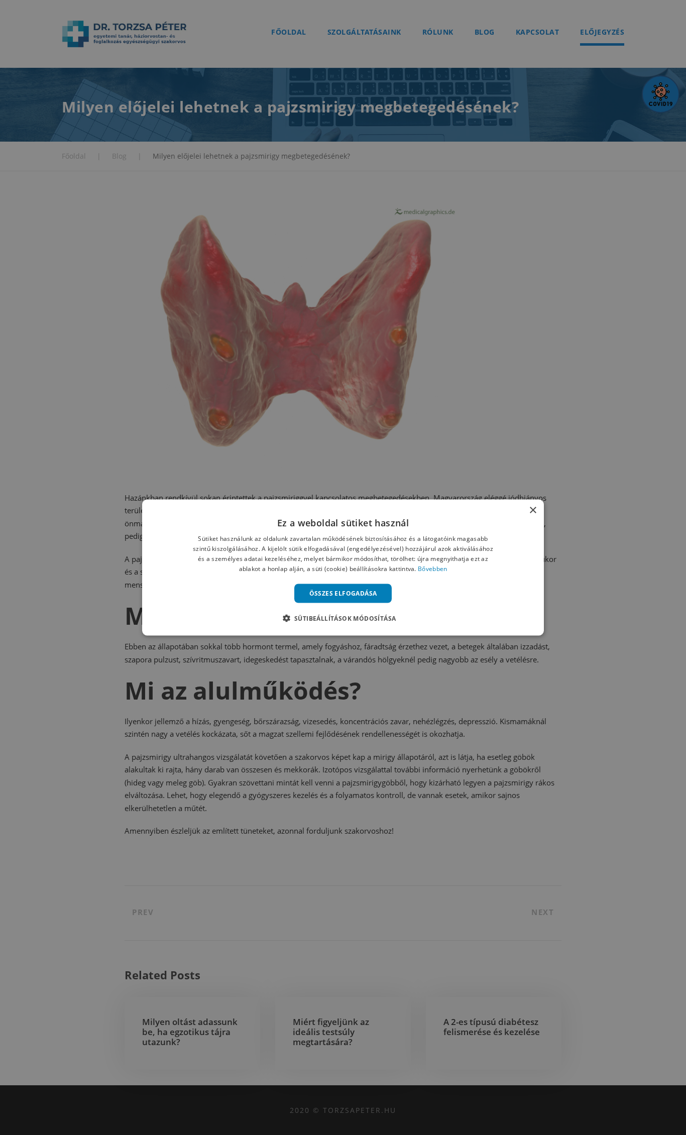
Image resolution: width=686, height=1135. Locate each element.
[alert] (343, 567)
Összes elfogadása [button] (343, 593)
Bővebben (432, 568)
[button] (343, 618)
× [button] (532, 510)
